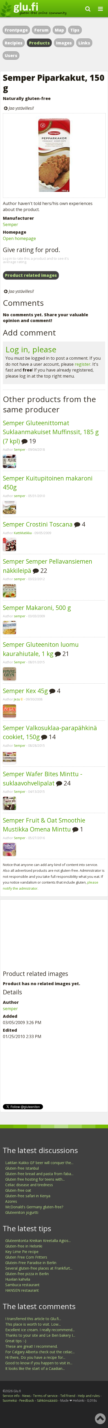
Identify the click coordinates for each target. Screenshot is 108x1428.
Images (64, 43)
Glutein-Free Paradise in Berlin (30, 1262)
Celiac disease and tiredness (29, 1184)
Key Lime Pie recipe (22, 1251)
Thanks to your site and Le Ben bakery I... (40, 1335)
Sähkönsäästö (47, 1400)
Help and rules (89, 1396)
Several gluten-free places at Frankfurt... (38, 1268)
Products (39, 43)
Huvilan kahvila (17, 1279)
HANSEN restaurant (22, 1290)
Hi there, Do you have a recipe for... (35, 1357)
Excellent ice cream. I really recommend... (40, 1329)
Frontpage (16, 30)
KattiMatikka (23, 533)
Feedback (26, 1400)
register (82, 364)
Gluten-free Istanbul (22, 1168)
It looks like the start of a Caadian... (35, 1368)
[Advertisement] (42, 935)
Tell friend (67, 1396)
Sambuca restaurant (22, 1284)
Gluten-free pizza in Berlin (27, 1273)
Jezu (17, 699)
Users (11, 55)
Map (59, 30)
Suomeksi (10, 1400)
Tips (74, 30)
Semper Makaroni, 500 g (37, 607)
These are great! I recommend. (31, 1346)
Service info (11, 1396)
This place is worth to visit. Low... (33, 1324)
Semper (10, 224)
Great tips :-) (15, 1340)
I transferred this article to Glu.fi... (33, 1318)
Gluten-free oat (18, 1190)
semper (19, 496)
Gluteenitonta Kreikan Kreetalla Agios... (38, 1240)
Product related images (31, 275)
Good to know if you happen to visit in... (38, 1362)
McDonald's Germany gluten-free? (34, 1206)
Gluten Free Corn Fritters (26, 1257)
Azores (11, 1201)
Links (84, 43)
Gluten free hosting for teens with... (35, 1179)
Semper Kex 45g (25, 691)
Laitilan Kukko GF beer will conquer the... (39, 1162)
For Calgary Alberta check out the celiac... (40, 1351)
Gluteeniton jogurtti (21, 1212)
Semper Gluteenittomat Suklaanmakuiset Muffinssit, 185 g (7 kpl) (51, 432)
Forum (41, 30)
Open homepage (19, 238)
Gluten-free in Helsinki (23, 1246)
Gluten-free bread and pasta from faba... (39, 1173)
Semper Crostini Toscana (38, 524)
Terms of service (45, 1396)
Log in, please (31, 349)
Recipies (14, 43)
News (26, 1396)
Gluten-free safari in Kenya (27, 1195)
